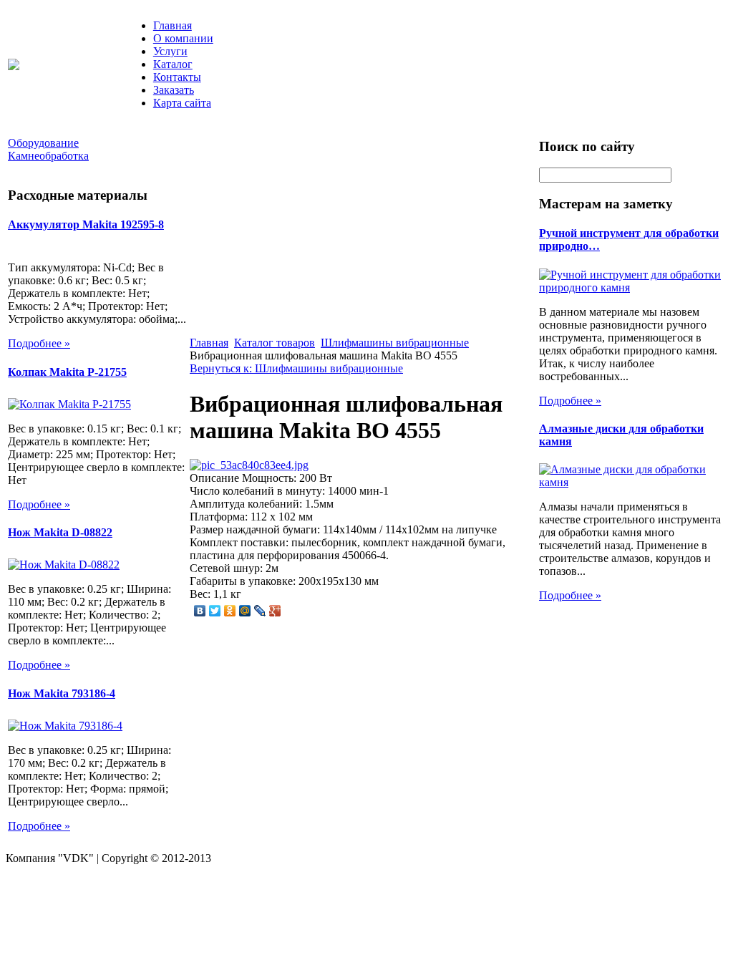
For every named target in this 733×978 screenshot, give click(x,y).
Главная (172, 25)
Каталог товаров (274, 343)
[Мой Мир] (245, 610)
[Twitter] (215, 610)
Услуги (170, 51)
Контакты (177, 77)
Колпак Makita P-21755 (67, 372)
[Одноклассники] (230, 610)
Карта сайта (182, 103)
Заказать (173, 90)
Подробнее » (39, 343)
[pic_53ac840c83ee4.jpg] (249, 465)
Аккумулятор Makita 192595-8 (86, 224)
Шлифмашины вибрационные (395, 343)
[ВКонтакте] (200, 610)
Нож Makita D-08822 (60, 532)
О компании (183, 38)
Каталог (173, 64)
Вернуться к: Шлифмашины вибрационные (296, 368)
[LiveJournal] (260, 610)
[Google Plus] (275, 610)
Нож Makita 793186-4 (61, 693)
